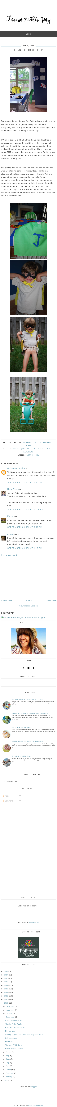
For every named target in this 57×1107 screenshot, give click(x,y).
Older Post (51, 601)
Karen (10, 516)
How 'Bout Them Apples (15, 1028)
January (9, 1077)
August (9, 1052)
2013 (6, 989)
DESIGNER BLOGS (35, 1105)
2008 (6, 1080)
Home (29, 601)
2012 (6, 992)
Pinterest (47, 442)
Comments (9, 801)
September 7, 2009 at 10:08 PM (25, 509)
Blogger (33, 1087)
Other (28, 446)
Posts (6, 796)
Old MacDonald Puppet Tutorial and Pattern (27, 699)
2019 (6, 971)
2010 (6, 999)
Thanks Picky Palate (13, 1024)
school (35, 455)
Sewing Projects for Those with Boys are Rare (24, 1035)
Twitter (37, 442)
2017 (6, 975)
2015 (6, 982)
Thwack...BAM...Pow (13, 1045)
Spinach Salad (11, 1038)
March (8, 1070)
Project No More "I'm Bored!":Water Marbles (27, 742)
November (10, 1010)
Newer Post (6, 601)
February (10, 1073)
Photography (10, 1031)
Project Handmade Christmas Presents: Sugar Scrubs (31, 713)
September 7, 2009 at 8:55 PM (24, 482)
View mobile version (28, 606)
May (8, 1063)
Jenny (10, 534)
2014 (6, 985)
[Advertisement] (28, 577)
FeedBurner (34, 922)
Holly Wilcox (13, 489)
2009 (6, 1003)
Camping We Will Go (13, 1021)
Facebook (27, 442)
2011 (6, 996)
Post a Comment (9, 555)
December (10, 1006)
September (10, 1017)
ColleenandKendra (16, 468)
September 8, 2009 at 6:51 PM (24, 527)
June (8, 1059)
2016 (6, 978)
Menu (28, 34)
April (8, 1066)
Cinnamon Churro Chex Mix (22, 756)
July (8, 1056)
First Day (9, 1042)
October (9, 1013)
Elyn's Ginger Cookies (14, 1049)
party (28, 455)
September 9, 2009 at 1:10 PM (24, 548)
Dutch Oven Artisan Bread (21, 728)
